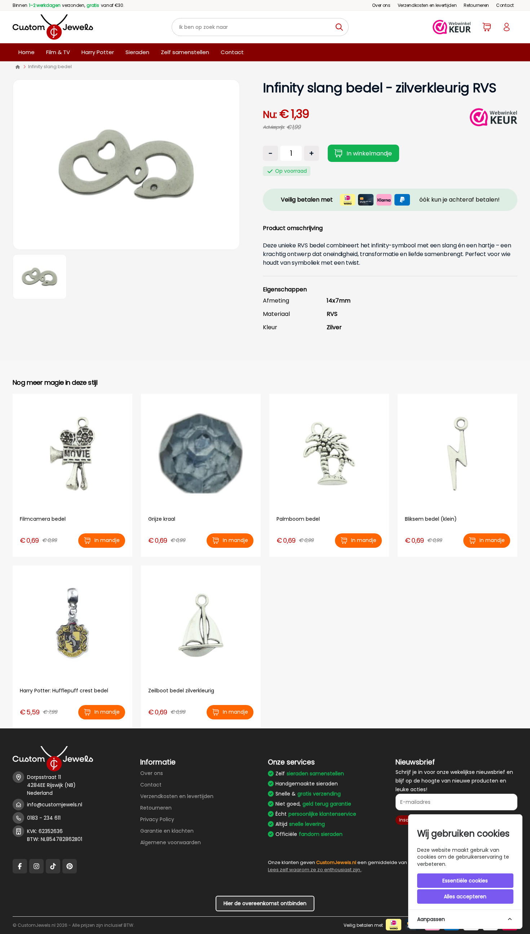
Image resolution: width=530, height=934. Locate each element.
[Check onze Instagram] (36, 866)
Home (26, 52)
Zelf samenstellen (185, 52)
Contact (505, 5)
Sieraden (137, 52)
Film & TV (58, 52)
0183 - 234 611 (44, 817)
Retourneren (476, 5)
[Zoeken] (341, 27)
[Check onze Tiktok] (53, 866)
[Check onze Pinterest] (69, 866)
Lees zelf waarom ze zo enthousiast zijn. (314, 869)
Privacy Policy (157, 819)
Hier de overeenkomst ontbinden (265, 903)
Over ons (381, 5)
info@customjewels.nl (54, 804)
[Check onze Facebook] (20, 866)
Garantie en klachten (167, 830)
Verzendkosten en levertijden (427, 5)
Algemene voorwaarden (170, 842)
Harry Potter (97, 52)
